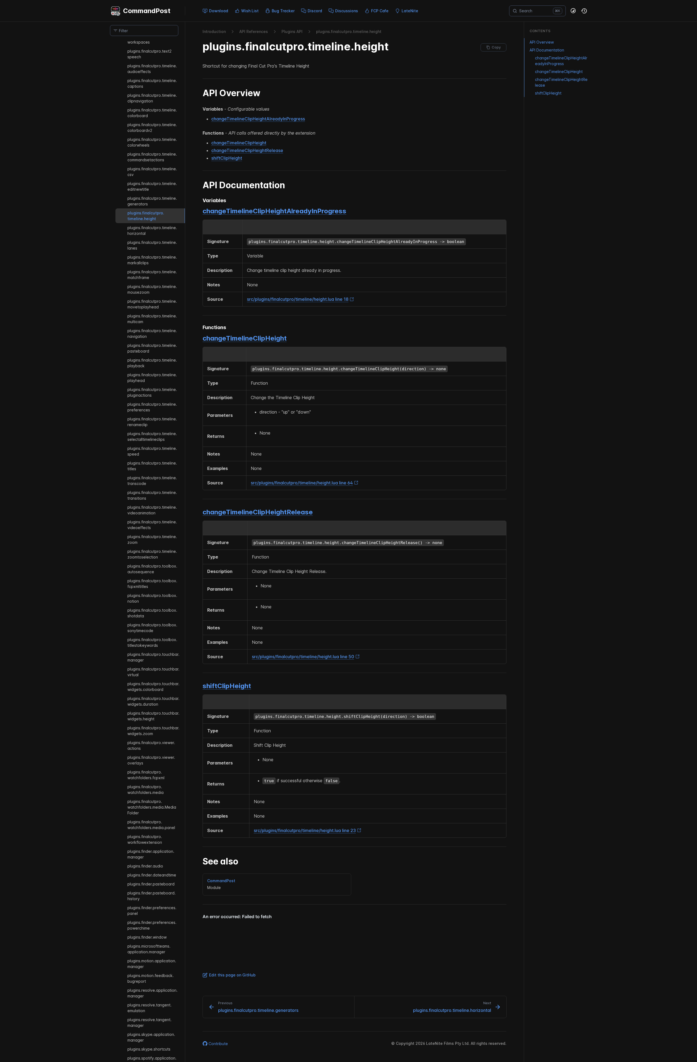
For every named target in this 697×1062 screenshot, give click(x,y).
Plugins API (292, 31)
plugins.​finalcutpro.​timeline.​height (348, 31)
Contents (540, 31)
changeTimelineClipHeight (238, 142)
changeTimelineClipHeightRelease (247, 150)
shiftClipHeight (226, 158)
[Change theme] (573, 10)
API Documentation (547, 50)
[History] (584, 10)
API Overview (542, 42)
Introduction (214, 31)
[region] (144, 550)
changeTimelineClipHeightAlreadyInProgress (258, 119)
